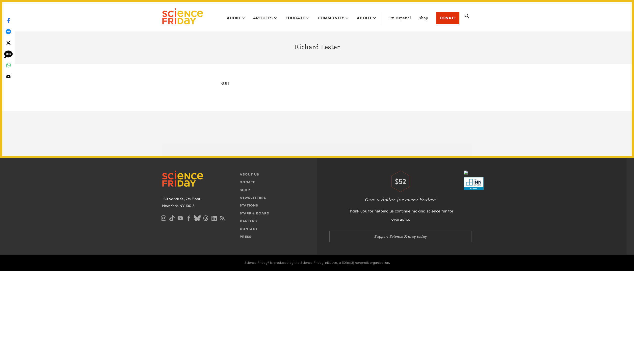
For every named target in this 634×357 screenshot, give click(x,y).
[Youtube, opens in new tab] (180, 217)
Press (245, 237)
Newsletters (253, 198)
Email (8, 76)
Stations (249, 205)
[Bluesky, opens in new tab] (197, 217)
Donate (448, 18)
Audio (233, 18)
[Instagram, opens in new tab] (163, 217)
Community (331, 18)
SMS (8, 54)
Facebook (8, 20)
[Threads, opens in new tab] (205, 217)
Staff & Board (254, 213)
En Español (400, 18)
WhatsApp (8, 65)
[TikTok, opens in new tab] (172, 217)
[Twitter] (8, 42)
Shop (423, 18)
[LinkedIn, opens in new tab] (214, 217)
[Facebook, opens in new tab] (188, 217)
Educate (295, 18)
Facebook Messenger (8, 31)
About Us (249, 174)
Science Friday (182, 17)
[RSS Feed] (222, 217)
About (364, 18)
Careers (248, 221)
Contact (249, 229)
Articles (263, 18)
